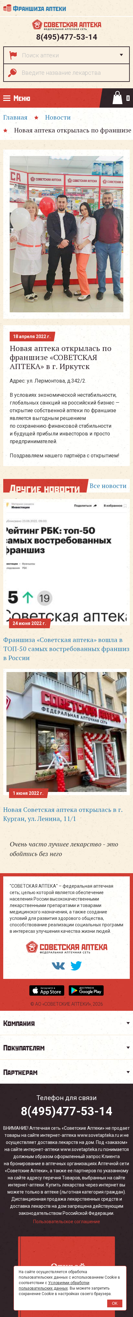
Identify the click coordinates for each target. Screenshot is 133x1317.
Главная (15, 117)
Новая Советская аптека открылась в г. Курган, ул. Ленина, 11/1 (62, 814)
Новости (58, 117)
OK (115, 1303)
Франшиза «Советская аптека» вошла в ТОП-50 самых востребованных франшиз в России (66, 648)
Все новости (108, 485)
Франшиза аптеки (39, 8)
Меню (22, 98)
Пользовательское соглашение (66, 1221)
